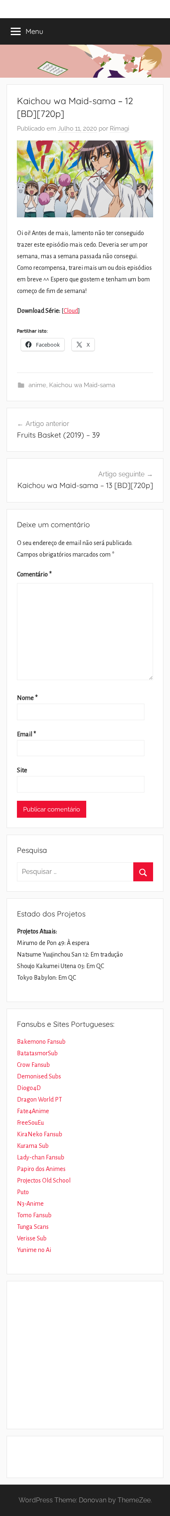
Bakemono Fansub (41, 1041)
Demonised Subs (39, 1076)
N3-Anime (30, 1203)
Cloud (71, 310)
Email (26, 734)
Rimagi (119, 128)
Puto (23, 1192)
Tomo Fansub (34, 1215)
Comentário (34, 574)
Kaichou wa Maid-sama (82, 385)
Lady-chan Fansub (40, 1157)
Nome (27, 698)
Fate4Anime (33, 1111)
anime (37, 385)
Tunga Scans (33, 1226)
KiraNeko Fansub (39, 1134)
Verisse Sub (32, 1238)
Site (22, 770)
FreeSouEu (30, 1122)
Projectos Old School (44, 1180)
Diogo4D (29, 1088)
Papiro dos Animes (41, 1169)
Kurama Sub (33, 1145)
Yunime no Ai (34, 1250)
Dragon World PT (39, 1099)
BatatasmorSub (37, 1053)
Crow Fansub (33, 1064)
